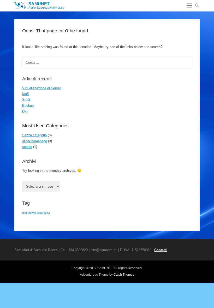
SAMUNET (39, 4)
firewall (32, 212)
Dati (25, 111)
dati (24, 212)
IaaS (25, 94)
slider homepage (34, 141)
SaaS (26, 100)
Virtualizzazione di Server (41, 88)
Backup (28, 106)
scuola (27, 147)
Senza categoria (34, 135)
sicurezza (43, 212)
